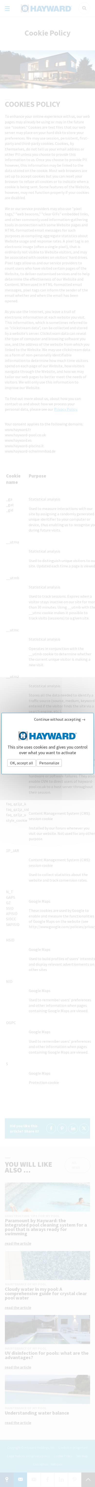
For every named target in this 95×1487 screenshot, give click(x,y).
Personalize (49, 762)
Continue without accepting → (60, 719)
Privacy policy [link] (75, 762)
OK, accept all (21, 762)
